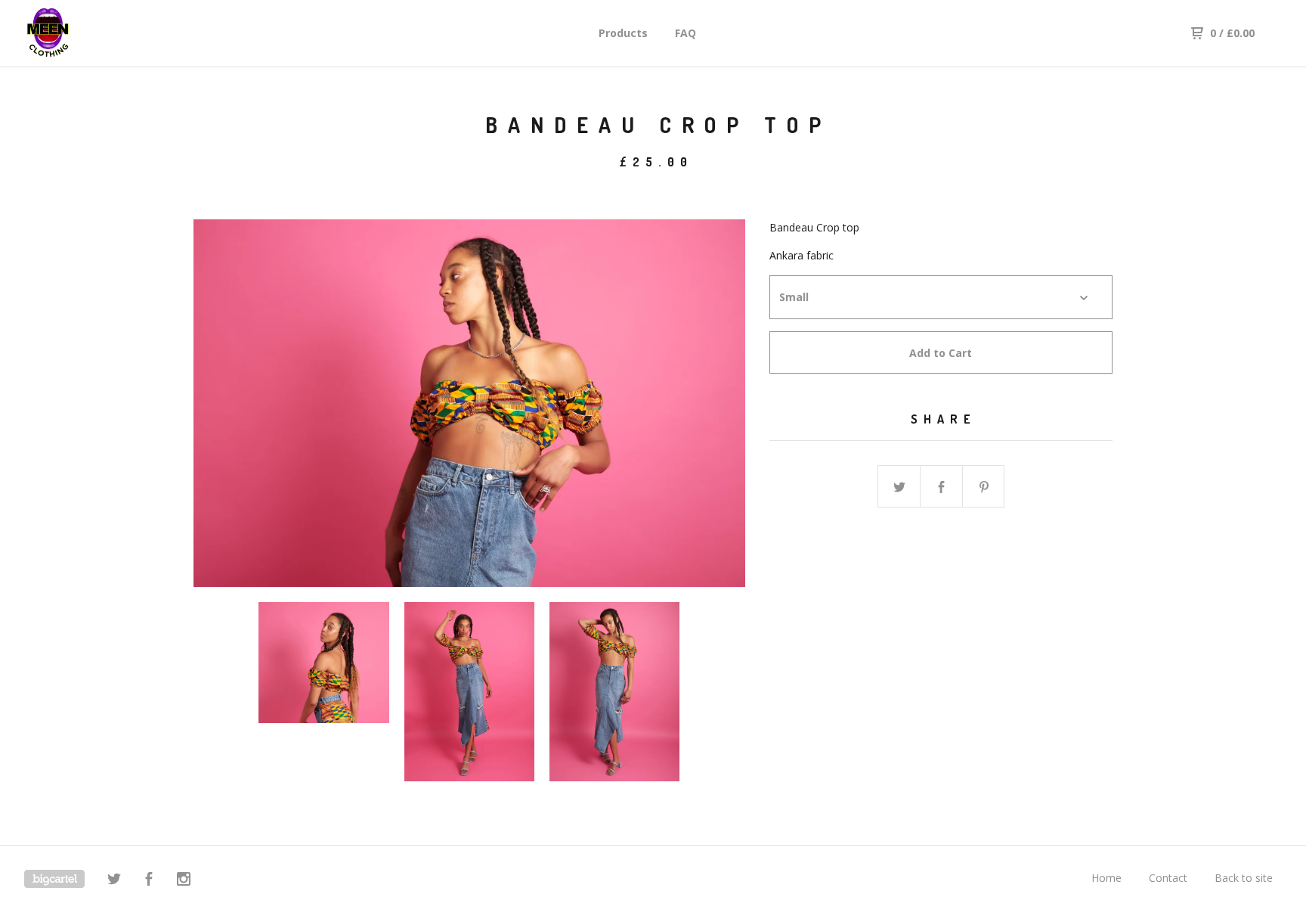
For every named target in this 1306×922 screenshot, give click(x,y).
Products (623, 33)
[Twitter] (114, 880)
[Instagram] (184, 880)
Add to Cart (940, 353)
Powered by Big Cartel (54, 879)
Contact (1168, 878)
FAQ (685, 33)
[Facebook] (149, 880)
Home (1106, 878)
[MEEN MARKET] (102, 33)
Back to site (1244, 878)
